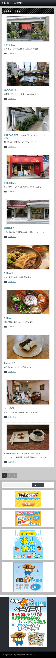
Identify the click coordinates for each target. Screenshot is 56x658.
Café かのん (9, 45)
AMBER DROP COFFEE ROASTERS (22, 453)
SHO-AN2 (9, 273)
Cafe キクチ (9, 363)
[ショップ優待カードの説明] (28, 525)
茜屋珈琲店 (9, 228)
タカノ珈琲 (9, 408)
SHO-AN (8, 318)
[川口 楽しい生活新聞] (13, 3)
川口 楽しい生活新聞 (17, 655)
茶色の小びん (10, 90)
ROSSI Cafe (10, 183)
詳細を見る (12, 53)
